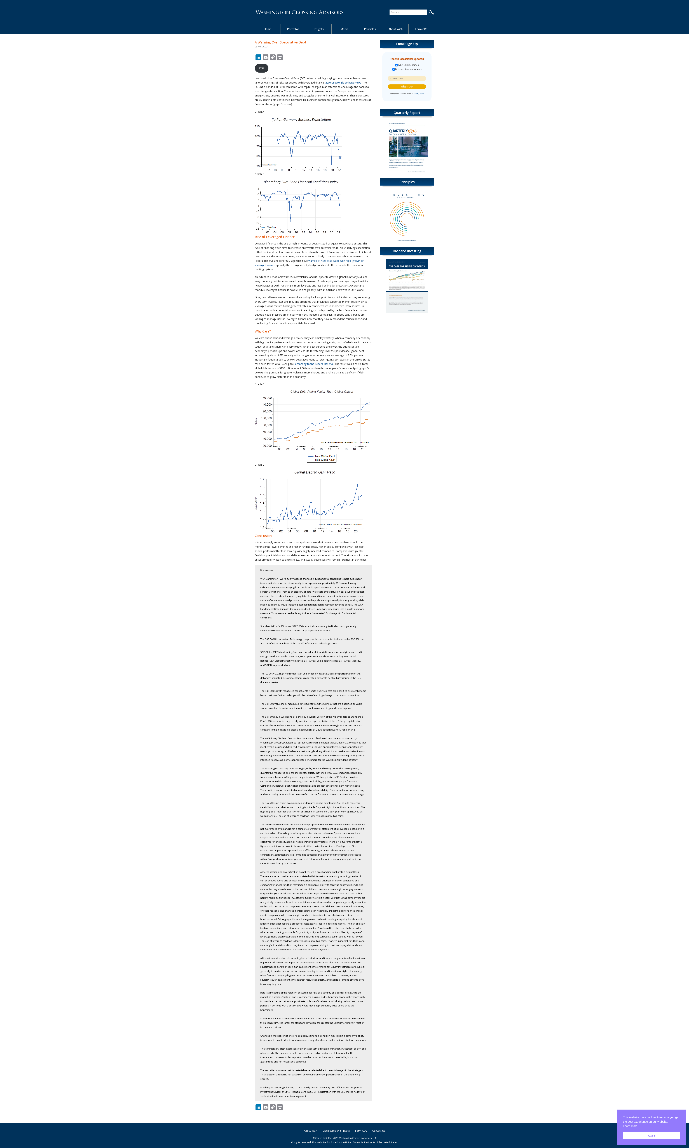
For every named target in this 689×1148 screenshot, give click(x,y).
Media (344, 29)
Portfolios (293, 29)
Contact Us (378, 1130)
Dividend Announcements (408, 69)
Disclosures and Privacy (336, 1130)
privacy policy (419, 93)
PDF (261, 68)
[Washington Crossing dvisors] (299, 12)
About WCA (395, 29)
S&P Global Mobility (349, 660)
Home (267, 29)
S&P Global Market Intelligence (286, 660)
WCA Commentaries (408, 65)
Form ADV (361, 1130)
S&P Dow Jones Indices (277, 665)
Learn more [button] (630, 1126)
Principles (370, 29)
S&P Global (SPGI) (270, 652)
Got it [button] (651, 1135)
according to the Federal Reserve (314, 364)
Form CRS (421, 29)
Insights (319, 29)
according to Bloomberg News (343, 82)
